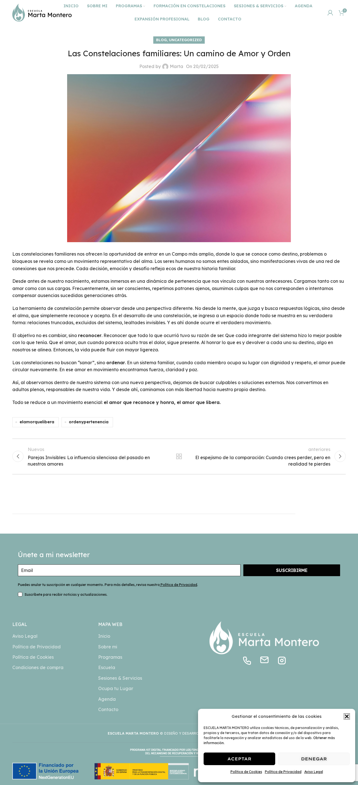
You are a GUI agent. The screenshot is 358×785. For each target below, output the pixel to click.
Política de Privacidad (283, 772)
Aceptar (239, 758)
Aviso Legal (313, 772)
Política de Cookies (246, 772)
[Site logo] (42, 12)
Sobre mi (107, 647)
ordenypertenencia (89, 421)
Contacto (108, 709)
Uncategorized (185, 40)
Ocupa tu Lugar (115, 688)
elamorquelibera (37, 421)
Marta (176, 66)
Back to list (179, 456)
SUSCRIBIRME (292, 570)
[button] (347, 716)
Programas (110, 657)
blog (161, 40)
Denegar (314, 758)
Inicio (104, 636)
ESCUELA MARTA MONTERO (133, 733)
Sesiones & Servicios (120, 678)
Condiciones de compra (37, 667)
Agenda (107, 699)
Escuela (106, 667)
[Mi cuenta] (330, 12)
